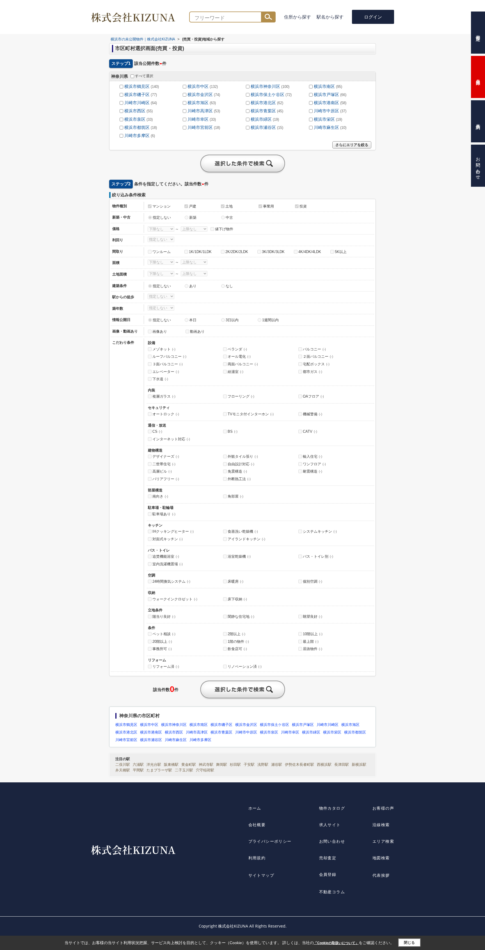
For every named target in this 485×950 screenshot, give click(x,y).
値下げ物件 (224, 229)
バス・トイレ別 (318, 556)
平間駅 (138, 770)
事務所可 (162, 649)
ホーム (254, 808)
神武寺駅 (206, 764)
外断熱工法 (239, 479)
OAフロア (313, 396)
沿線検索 (381, 824)
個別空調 (312, 581)
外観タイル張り (243, 456)
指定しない (162, 217)
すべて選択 (144, 76)
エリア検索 (383, 841)
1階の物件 (238, 641)
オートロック (165, 414)
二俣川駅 (122, 764)
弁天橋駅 (122, 770)
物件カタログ (332, 808)
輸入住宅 (312, 456)
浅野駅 (262, 764)
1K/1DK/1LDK (200, 252)
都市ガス (312, 372)
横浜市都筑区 (137, 127)
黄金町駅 (188, 764)
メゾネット (163, 349)
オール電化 (239, 356)
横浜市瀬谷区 (263, 127)
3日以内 (232, 320)
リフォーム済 (165, 666)
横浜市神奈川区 (265, 86)
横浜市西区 (134, 111)
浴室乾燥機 (239, 556)
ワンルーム (161, 252)
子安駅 (249, 764)
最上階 (311, 641)
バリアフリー (165, 479)
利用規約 (257, 857)
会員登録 (328, 874)
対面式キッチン (167, 539)
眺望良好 (312, 616)
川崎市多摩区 (137, 135)
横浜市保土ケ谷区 (267, 94)
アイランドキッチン (246, 539)
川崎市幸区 (198, 119)
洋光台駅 (154, 764)
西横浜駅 (324, 764)
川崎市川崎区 (137, 103)
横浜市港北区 (263, 103)
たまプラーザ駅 (159, 770)
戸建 (192, 206)
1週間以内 (270, 320)
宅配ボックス (316, 364)
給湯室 (235, 372)
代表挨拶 (381, 875)
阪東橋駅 (171, 764)
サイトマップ (261, 875)
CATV (310, 431)
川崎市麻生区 (326, 127)
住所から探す (297, 17)
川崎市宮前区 (200, 127)
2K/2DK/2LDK (236, 252)
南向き (160, 496)
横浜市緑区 (261, 119)
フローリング (241, 396)
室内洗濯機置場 (167, 564)
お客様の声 (383, 808)
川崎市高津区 (200, 111)
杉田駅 (235, 764)
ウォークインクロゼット (174, 599)
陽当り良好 (163, 616)
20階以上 (162, 641)
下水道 (160, 379)
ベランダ (237, 349)
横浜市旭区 (198, 103)
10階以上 (312, 634)
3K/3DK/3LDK (273, 252)
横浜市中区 (198, 86)
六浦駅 (138, 764)
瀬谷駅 (276, 764)
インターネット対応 (171, 439)
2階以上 (236, 634)
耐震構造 (312, 471)
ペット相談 (163, 634)
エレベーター (165, 372)
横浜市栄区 (324, 119)
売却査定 (328, 857)
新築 (192, 217)
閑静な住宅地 (241, 616)
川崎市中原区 (326, 111)
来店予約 (478, 121)
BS (232, 431)
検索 (268, 17)
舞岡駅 (221, 764)
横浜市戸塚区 (326, 94)
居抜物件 (312, 649)
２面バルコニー (318, 356)
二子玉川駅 (184, 770)
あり (192, 286)
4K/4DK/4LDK (309, 252)
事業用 (268, 206)
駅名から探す (330, 17)
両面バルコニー (243, 364)
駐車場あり (163, 514)
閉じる (409, 942)
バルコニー (314, 349)
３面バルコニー (167, 364)
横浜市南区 (324, 86)
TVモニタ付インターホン (251, 414)
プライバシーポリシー (270, 841)
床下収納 (237, 599)
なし (229, 286)
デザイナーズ (165, 456)
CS (157, 431)
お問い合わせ (332, 841)
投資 (303, 206)
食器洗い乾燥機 (243, 531)
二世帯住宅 (163, 464)
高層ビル (162, 471)
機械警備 (312, 414)
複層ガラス (163, 396)
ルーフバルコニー (169, 356)
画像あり (159, 331)
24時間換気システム (171, 581)
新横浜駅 (359, 764)
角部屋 (235, 496)
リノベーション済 (245, 666)
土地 (229, 206)
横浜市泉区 (134, 119)
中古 (229, 217)
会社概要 (257, 824)
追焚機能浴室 (165, 556)
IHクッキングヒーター (173, 531)
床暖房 (235, 581)
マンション (161, 206)
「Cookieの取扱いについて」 (336, 943)
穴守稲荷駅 (205, 770)
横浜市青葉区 (263, 111)
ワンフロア (314, 464)
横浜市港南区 (326, 103)
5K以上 (341, 252)
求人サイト (330, 824)
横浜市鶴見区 (137, 86)
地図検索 (381, 857)
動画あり (197, 331)
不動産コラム (332, 891)
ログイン (373, 17)
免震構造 (237, 471)
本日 (192, 320)
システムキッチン (320, 531)
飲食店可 (237, 649)
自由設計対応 (241, 464)
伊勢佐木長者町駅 (299, 764)
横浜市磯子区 (137, 94)
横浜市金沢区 (200, 94)
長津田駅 (341, 764)
